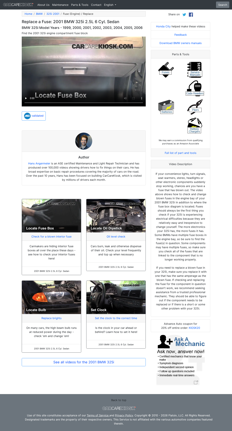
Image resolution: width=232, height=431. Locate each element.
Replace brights (51, 318)
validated (37, 115)
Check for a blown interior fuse (51, 236)
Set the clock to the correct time (116, 318)
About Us (43, 4)
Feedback (180, 34)
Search (222, 4)
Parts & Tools (79, 4)
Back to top (118, 400)
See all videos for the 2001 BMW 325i (83, 362)
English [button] (109, 4)
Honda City (163, 26)
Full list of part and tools (180, 153)
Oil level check (116, 236)
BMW (39, 13)
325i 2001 (52, 13)
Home (28, 13)
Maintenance (60, 4)
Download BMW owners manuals (180, 43)
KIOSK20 (194, 327)
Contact (96, 4)
